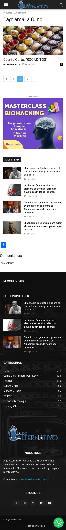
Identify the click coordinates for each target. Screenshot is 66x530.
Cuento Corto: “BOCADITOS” (25, 60)
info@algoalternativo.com (33, 479)
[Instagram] (24, 503)
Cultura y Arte (10, 54)
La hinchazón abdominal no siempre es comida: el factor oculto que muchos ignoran (40, 188)
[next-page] (34, 79)
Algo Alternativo (11, 64)
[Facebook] (16, 503)
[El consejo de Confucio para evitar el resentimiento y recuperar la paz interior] (12, 227)
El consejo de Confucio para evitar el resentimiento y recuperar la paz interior (43, 226)
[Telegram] (41, 503)
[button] (58, 523)
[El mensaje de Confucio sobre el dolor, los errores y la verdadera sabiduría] (12, 173)
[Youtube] (49, 503)
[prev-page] (6, 79)
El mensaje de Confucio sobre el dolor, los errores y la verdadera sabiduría (42, 171)
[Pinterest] (33, 503)
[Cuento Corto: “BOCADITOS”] (33, 40)
